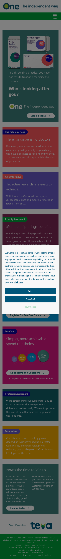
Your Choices (30, 307)
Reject (30, 291)
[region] (31, 279)
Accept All (30, 299)
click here (18, 282)
